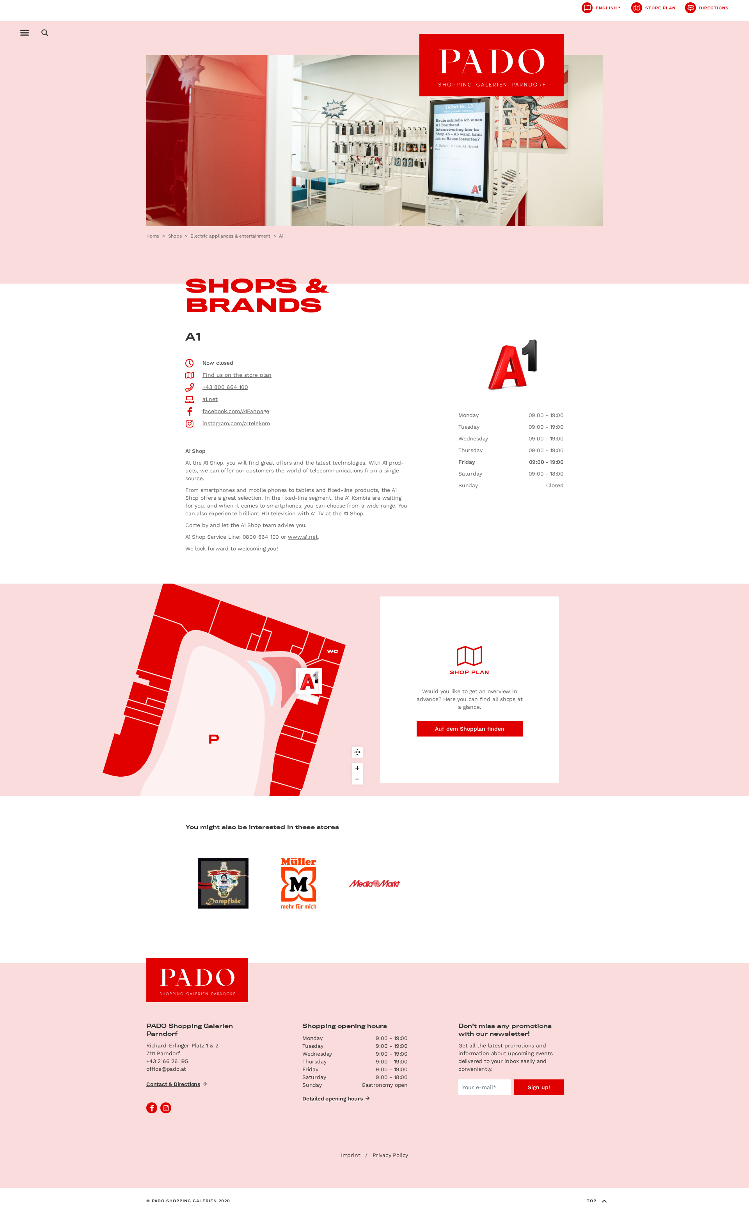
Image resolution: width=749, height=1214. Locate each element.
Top (591, 1200)
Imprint (350, 1155)
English (606, 8)
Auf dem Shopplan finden (469, 729)
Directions (714, 8)
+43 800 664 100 (225, 387)
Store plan (660, 8)
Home (152, 236)
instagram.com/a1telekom (236, 423)
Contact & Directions (173, 1084)
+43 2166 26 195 (167, 1061)
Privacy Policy (390, 1155)
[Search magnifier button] (44, 32)
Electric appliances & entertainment (230, 236)
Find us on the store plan (237, 375)
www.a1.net (303, 537)
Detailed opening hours (332, 1098)
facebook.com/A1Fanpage (235, 411)
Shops (175, 236)
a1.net (210, 399)
